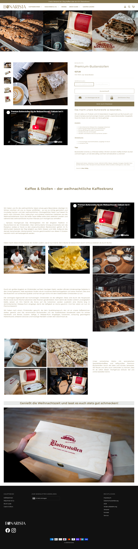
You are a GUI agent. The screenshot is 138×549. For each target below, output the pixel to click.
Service (106, 515)
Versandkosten (89, 74)
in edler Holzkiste (102, 84)
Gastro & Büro (8, 506)
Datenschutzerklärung (111, 501)
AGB (105, 504)
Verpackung (80, 81)
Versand (106, 509)
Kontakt (106, 512)
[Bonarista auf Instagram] (13, 530)
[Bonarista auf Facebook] (7, 530)
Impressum (107, 498)
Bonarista (79, 63)
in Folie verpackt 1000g (84, 84)
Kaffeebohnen (8, 498)
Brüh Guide (7, 504)
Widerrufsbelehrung (110, 506)
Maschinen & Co (9, 501)
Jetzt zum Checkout (104, 104)
